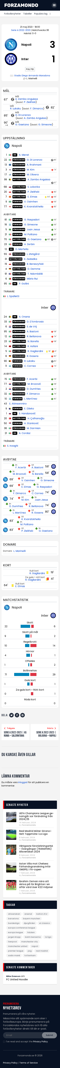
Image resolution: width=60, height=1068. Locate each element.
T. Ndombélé (35, 274)
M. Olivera (33, 174)
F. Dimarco (36, 108)
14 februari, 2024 (27, 822)
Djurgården (29, 923)
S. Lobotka (34, 187)
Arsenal (28, 913)
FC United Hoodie (17, 979)
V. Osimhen (31, 201)
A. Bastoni (32, 331)
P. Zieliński (30, 102)
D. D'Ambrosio (35, 321)
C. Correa (30, 366)
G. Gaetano (22, 124)
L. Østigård (33, 254)
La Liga (48, 937)
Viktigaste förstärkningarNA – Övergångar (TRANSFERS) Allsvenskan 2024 (36, 849)
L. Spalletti (13, 296)
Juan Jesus (33, 229)
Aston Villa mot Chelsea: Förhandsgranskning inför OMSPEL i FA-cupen (35, 866)
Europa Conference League (21, 927)
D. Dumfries (34, 389)
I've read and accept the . (27, 1041)
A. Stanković (31, 423)
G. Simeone (45, 124)
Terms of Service (28, 1062)
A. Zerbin (29, 244)
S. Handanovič (27, 413)
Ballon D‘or (41, 913)
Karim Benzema (33, 937)
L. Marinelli (19, 551)
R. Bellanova (34, 336)
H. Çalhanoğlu (36, 418)
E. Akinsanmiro (18, 403)
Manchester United (17, 946)
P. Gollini (24, 283)
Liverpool (12, 941)
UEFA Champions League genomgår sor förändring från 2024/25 (36, 816)
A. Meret (24, 155)
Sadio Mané (14, 955)
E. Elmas (32, 196)
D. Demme (34, 269)
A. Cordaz (24, 433)
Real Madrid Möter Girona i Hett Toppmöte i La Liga (35, 833)
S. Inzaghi (12, 446)
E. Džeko (29, 408)
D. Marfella (21, 249)
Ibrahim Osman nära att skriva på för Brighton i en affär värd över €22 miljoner (36, 884)
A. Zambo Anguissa (26, 99)
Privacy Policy (40, 1041)
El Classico (44, 923)
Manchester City (29, 941)
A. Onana (24, 316)
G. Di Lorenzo (23, 115)
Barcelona (13, 918)
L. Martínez (30, 398)
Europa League (15, 932)
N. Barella (33, 341)
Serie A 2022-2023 (21, 30)
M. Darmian (33, 428)
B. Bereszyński (35, 264)
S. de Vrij (32, 326)
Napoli (35, 946)
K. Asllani (33, 346)
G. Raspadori (31, 219)
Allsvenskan (14, 913)
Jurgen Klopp (14, 937)
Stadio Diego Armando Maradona (32, 75)
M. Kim (30, 169)
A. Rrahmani (34, 164)
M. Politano (30, 234)
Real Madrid (42, 950)
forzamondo (29, 825)
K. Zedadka (30, 259)
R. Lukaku (15, 108)
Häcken (31, 932)
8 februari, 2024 (27, 837)
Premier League (15, 950)
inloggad (22, 782)
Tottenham (30, 955)
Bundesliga (13, 923)
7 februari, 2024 (27, 872)
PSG (30, 950)
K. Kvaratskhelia (33, 206)
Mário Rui (32, 278)
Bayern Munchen (31, 918)
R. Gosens (32, 356)
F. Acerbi (32, 379)
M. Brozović (34, 384)
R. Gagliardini (35, 351)
